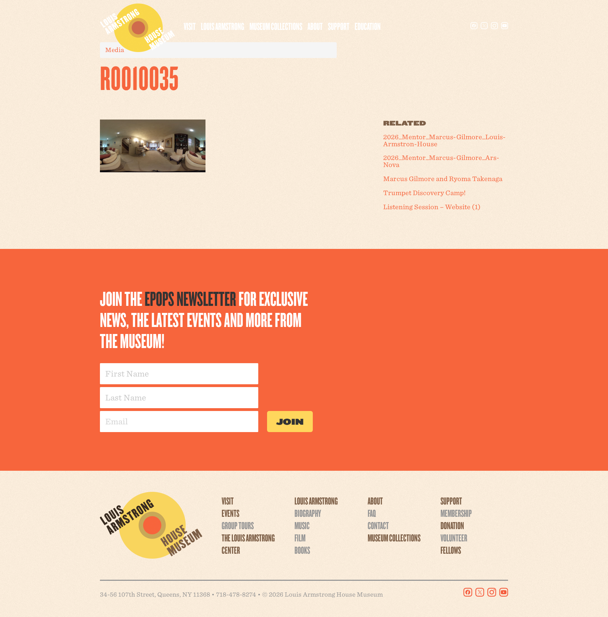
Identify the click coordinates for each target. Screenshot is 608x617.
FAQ (372, 513)
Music (302, 525)
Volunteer (454, 537)
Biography (307, 513)
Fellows (451, 550)
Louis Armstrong (222, 26)
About (315, 26)
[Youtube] (504, 25)
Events (230, 513)
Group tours (238, 525)
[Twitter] (484, 25)
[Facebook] (473, 25)
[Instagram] (494, 25)
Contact (378, 525)
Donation (452, 525)
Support (338, 26)
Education (368, 26)
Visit (190, 26)
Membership (456, 513)
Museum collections (275, 26)
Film (299, 537)
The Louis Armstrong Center (248, 543)
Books (302, 550)
